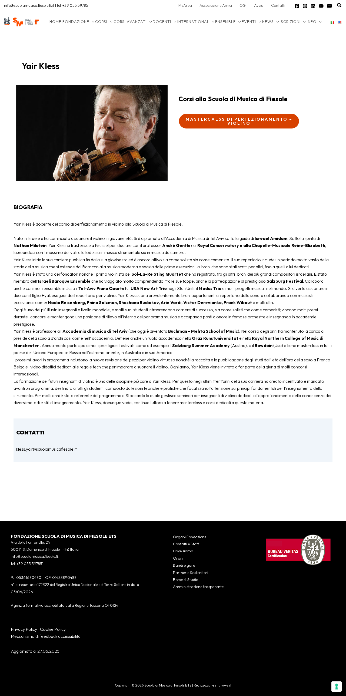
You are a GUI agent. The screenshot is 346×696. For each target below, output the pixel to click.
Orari (178, 558)
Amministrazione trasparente (198, 586)
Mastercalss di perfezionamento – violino (239, 121)
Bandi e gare (184, 565)
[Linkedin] (313, 6)
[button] (339, 5)
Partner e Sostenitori (190, 572)
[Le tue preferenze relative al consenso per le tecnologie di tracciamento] (336, 686)
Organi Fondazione (189, 537)
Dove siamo (183, 551)
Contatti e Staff (186, 544)
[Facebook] (296, 6)
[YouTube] (321, 6)
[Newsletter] (329, 6)
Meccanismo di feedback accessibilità (46, 636)
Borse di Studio (185, 579)
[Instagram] (304, 6)
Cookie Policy (53, 629)
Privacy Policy (24, 629)
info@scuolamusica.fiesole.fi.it (29, 5)
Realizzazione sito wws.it (212, 685)
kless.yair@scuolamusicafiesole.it (46, 449)
